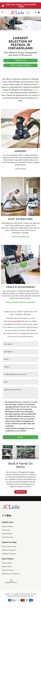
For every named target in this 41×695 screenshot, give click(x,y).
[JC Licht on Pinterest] (5, 516)
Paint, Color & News (9, 546)
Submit (20, 437)
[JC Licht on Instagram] (8, 516)
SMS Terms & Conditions (11, 573)
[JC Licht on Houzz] (10, 516)
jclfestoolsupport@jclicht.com (16, 321)
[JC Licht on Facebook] (3, 516)
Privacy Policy (7, 563)
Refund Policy (7, 566)
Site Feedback (7, 533)
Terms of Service (8, 570)
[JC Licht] (20, 12)
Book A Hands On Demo (20, 65)
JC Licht (11, 594)
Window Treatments (9, 550)
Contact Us (20, 60)
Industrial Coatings (9, 553)
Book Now (20, 492)
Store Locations (7, 526)
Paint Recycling (7, 537)
